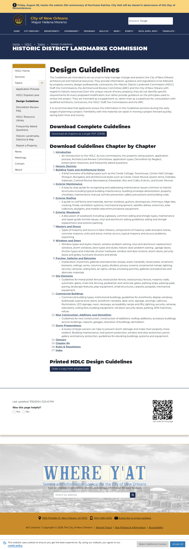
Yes (18, 412)
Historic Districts (66, 166)
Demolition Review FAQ (27, 109)
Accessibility (156, 528)
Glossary (61, 340)
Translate (168, 31)
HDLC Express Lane (27, 95)
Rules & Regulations (68, 347)
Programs (89, 31)
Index (59, 350)
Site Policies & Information (130, 528)
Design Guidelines (27, 101)
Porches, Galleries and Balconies (76, 258)
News (117, 31)
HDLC (28, 44)
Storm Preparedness (68, 326)
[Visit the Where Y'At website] (94, 475)
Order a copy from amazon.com (70, 369)
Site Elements (64, 276)
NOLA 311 (103, 31)
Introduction (63, 152)
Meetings (20, 158)
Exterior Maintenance (69, 184)
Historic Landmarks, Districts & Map (27, 138)
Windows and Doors (68, 241)
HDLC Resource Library (25, 119)
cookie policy (15, 546)
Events (129, 31)
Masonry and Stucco (68, 227)
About (18, 170)
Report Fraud (104, 528)
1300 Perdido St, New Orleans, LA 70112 (64, 518)
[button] (41, 83)
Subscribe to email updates (135, 518)
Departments (51, 31)
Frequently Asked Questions (26, 128)
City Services (31, 31)
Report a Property (26, 146)
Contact (20, 164)
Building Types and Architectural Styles (80, 170)
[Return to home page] (41, 20)
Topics (41, 44)
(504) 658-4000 (103, 518)
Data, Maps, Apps (148, 31)
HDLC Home (22, 71)
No (27, 412)
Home (17, 31)
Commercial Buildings (69, 294)
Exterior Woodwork (68, 212)
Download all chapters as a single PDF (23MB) (78, 134)
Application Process (27, 89)
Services (20, 77)
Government (71, 31)
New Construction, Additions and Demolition (83, 315)
